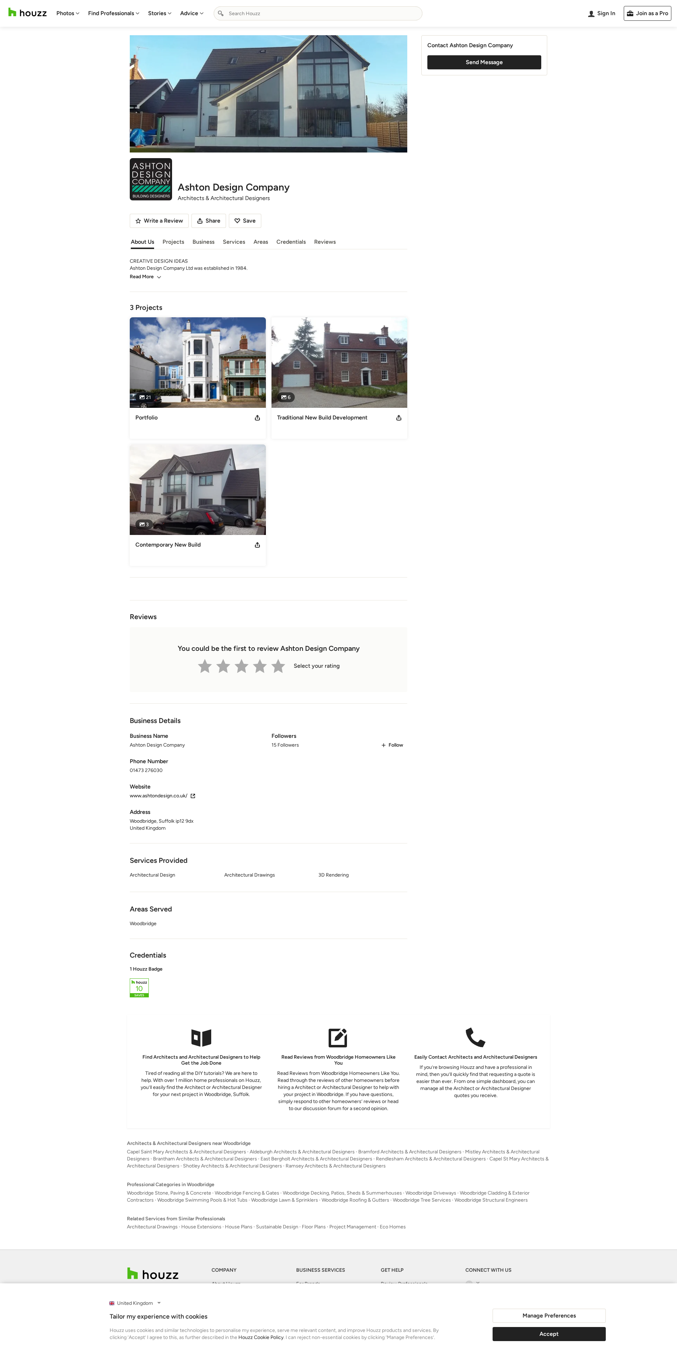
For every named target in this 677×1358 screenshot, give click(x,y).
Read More (142, 277)
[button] (268, 983)
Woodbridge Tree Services (422, 1200)
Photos (65, 13)
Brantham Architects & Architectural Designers (205, 1159)
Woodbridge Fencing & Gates (247, 1193)
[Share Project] (257, 418)
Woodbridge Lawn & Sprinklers (284, 1200)
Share (213, 220)
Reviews (325, 241)
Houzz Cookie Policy (260, 1337)
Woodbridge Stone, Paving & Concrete (169, 1193)
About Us (142, 241)
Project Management (352, 1227)
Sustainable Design (277, 1227)
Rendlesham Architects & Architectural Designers (431, 1159)
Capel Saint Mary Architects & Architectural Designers (186, 1152)
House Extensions (201, 1227)
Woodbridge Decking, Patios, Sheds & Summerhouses (342, 1193)
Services (234, 241)
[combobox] (318, 13)
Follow (396, 745)
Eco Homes (393, 1227)
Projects (173, 241)
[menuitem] (68, 13)
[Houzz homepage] (27, 12)
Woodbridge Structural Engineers (491, 1200)
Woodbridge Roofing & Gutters (355, 1200)
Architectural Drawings (152, 1227)
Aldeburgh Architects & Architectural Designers (302, 1152)
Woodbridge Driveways (430, 1193)
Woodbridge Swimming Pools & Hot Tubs (202, 1200)
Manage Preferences (549, 1315)
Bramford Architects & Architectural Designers (410, 1152)
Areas (261, 241)
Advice (189, 13)
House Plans (238, 1227)
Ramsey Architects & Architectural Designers (336, 1166)
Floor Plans (314, 1227)
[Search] (221, 13)
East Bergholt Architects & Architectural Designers (316, 1159)
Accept (549, 1334)
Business (203, 241)
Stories (157, 13)
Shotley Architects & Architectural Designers (232, 1166)
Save (249, 220)
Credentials (291, 241)
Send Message (484, 62)
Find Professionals (111, 13)
